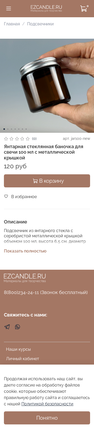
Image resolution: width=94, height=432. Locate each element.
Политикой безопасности (47, 403)
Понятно (47, 418)
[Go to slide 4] (15, 129)
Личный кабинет (22, 358)
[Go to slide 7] (26, 129)
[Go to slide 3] (11, 129)
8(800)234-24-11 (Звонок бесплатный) (46, 292)
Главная (12, 23)
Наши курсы (18, 349)
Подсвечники (40, 23)
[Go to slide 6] (22, 129)
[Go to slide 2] (8, 129)
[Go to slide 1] (4, 129)
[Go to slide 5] (19, 129)
